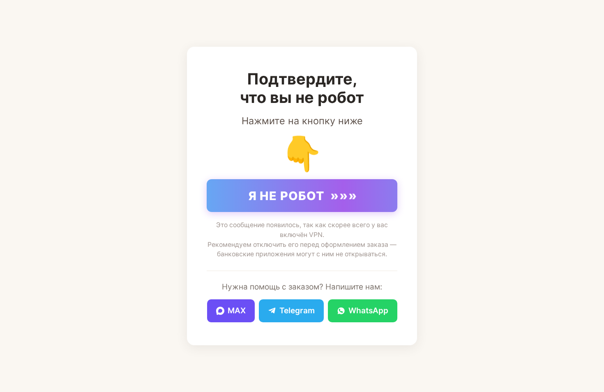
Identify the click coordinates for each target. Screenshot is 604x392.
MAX (237, 310)
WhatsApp (368, 310)
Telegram (297, 310)
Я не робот (303, 195)
